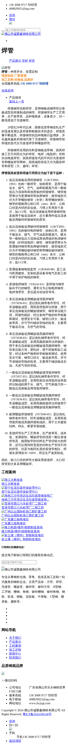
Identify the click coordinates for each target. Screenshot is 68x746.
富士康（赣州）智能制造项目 (21, 539)
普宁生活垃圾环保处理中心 (20, 491)
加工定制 (15, 649)
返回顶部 (15, 740)
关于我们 (15, 637)
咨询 (12, 15)
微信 (12, 19)
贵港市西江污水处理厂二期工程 (23, 507)
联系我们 (15, 657)
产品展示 (15, 60)
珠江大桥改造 (11, 483)
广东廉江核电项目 (14, 523)
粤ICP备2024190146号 (37, 714)
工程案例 (15, 645)
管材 (25, 60)
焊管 (32, 60)
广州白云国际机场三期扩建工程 (23, 515)
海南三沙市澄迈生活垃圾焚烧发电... (25, 499)
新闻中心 (15, 653)
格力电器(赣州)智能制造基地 (21, 531)
